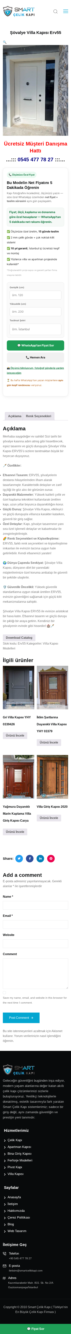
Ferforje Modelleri (20, 1160)
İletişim (13, 1204)
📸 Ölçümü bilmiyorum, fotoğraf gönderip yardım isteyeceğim (35, 370)
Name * (8, 896)
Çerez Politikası (19, 1217)
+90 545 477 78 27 (20, 1258)
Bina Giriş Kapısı (20, 1153)
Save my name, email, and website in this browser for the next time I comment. (35, 1000)
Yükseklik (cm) (18, 303)
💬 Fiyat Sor (35, 1328)
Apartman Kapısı (19, 1147)
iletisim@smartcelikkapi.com (26, 1270)
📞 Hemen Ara (35, 357)
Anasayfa (14, 1197)
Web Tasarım (17, 1231)
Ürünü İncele (15, 735)
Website (8, 935)
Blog (11, 1224)
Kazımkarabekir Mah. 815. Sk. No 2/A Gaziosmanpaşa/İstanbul (30, 1285)
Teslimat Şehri (17, 320)
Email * (8, 915)
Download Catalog (19, 637)
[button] (5, 42)
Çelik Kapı (15, 1140)
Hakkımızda (16, 1211)
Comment (10, 954)
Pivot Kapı (15, 1167)
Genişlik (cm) (17, 287)
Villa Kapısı (16, 1174)
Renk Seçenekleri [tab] (38, 416)
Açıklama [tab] (14, 416)
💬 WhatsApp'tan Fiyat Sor (35, 345)
